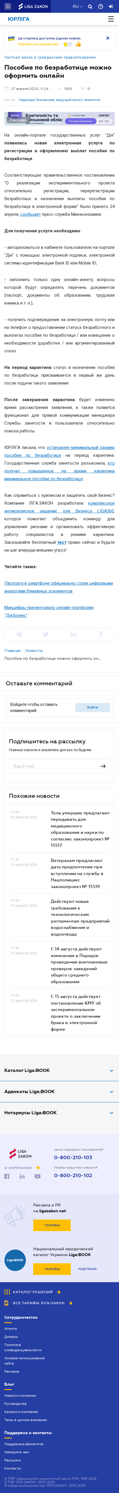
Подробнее (87, 1269)
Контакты (12, 1468)
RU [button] (76, 6)
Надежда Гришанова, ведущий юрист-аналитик (60, 100)
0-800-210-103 (73, 1157)
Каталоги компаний (21, 1412)
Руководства (15, 1404)
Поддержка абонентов (23, 1444)
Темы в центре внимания (25, 1420)
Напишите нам (16, 1452)
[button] (7, 6)
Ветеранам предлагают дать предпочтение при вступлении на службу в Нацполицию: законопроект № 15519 (77, 873)
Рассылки (12, 1460)
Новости (34, 650)
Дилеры (11, 1337)
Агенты (10, 1329)
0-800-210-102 (73, 1175)
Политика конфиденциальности (22, 1347)
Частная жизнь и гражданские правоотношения (50, 57)
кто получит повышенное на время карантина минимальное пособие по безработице (59, 471)
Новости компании (20, 1396)
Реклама (11, 1371)
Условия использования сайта (24, 1360)
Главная (12, 650)
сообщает (30, 214)
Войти (92, 707)
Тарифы (52, 1225)
